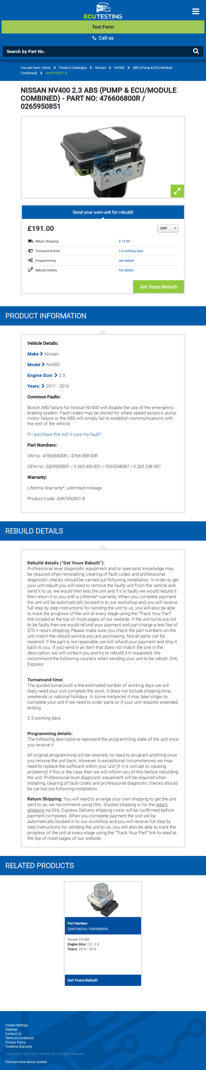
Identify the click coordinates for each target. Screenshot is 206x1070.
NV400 (119, 68)
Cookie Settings (16, 1025)
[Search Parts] (195, 51)
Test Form (103, 27)
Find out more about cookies (26, 1062)
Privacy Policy (15, 1042)
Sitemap (11, 1029)
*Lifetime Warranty (18, 1047)
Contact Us (13, 1034)
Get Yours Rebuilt (158, 287)
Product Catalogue (73, 68)
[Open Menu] (195, 11)
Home (46, 68)
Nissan (100, 68)
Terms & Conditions (19, 1038)
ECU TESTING (103, 15)
